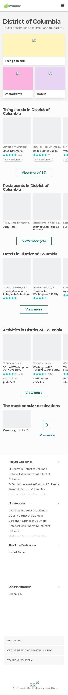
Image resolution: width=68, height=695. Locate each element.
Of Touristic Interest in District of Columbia (34, 484)
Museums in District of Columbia (28, 468)
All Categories (16, 503)
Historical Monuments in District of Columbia (29, 476)
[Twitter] (33, 673)
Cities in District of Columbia (25, 515)
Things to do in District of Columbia (26, 111)
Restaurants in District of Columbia (26, 187)
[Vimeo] (38, 673)
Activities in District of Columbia (32, 330)
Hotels (41, 94)
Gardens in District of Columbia (27, 520)
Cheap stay (15, 593)
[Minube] (12, 6)
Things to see (15, 61)
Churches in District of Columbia (28, 510)
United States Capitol (46, 151)
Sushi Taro (9, 227)
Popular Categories (20, 462)
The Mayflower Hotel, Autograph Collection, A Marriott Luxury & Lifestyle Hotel (16, 293)
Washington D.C (15, 430)
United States (16, 552)
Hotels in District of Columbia (30, 254)
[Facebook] (28, 673)
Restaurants (13, 94)
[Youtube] (43, 673)
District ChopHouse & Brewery (46, 228)
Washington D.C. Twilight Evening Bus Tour (45, 368)
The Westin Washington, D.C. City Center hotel (45, 293)
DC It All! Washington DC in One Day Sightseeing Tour (15, 368)
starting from (10, 378)
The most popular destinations (31, 406)
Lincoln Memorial (13, 151)
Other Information (19, 587)
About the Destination (22, 545)
